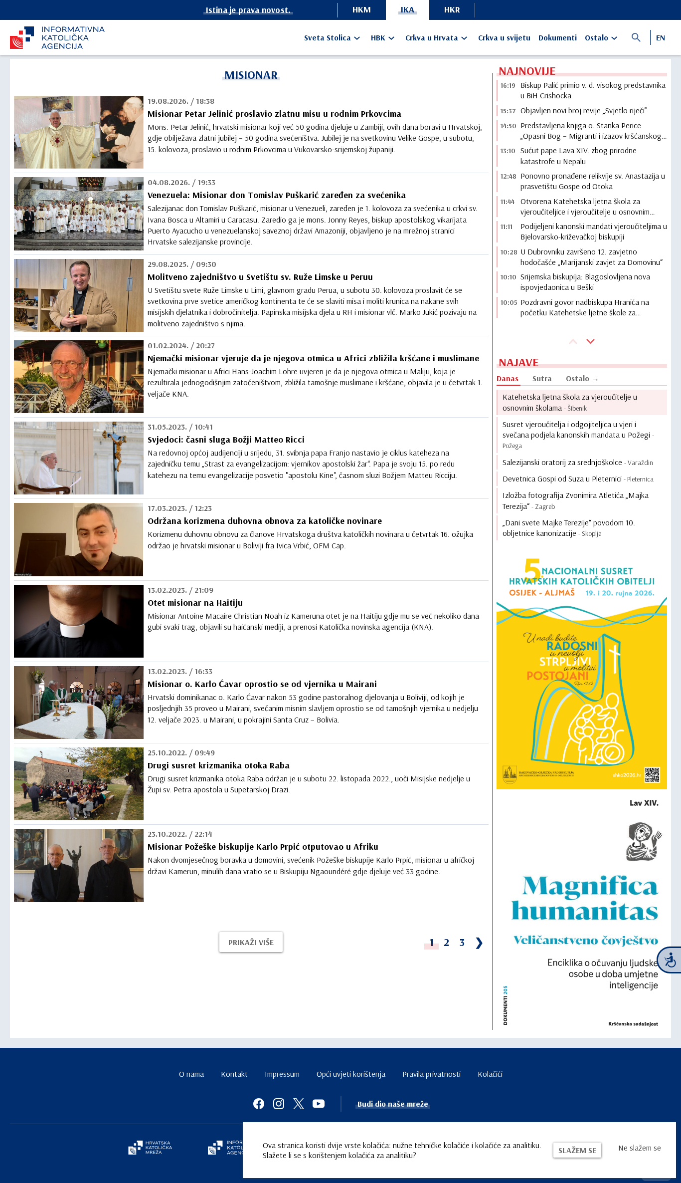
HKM (361, 9)
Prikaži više (251, 942)
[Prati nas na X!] (299, 1104)
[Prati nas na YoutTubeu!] (319, 1104)
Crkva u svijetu (504, 37)
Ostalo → (582, 378)
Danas (507, 378)
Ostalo (596, 37)
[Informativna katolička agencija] (237, 1149)
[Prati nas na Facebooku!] (259, 1104)
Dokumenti (557, 37)
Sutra (542, 378)
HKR (452, 9)
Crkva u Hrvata (431, 37)
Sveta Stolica (327, 37)
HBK (378, 37)
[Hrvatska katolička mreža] (150, 1149)
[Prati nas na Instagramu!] (279, 1104)
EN (660, 37)
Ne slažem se (639, 1148)
